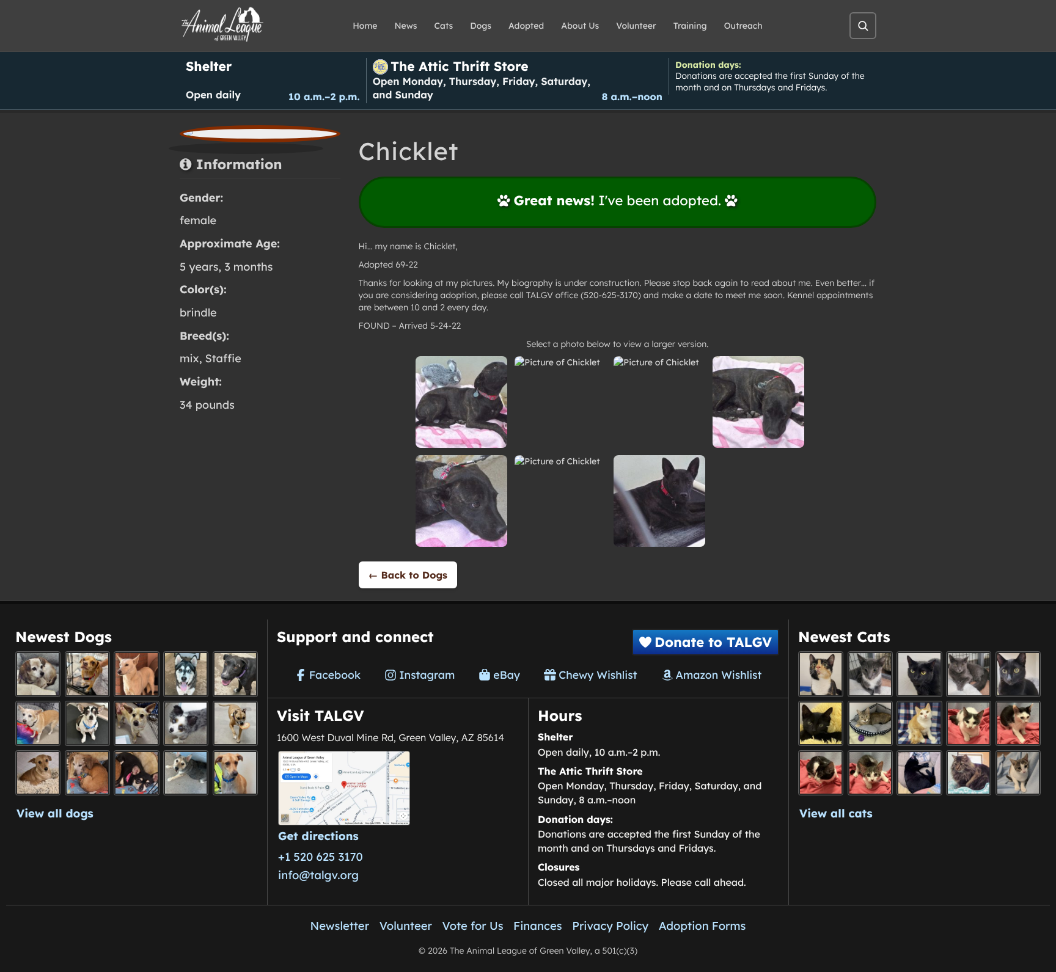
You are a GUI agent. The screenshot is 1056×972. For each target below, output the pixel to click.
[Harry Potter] (820, 723)
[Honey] (38, 723)
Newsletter (340, 925)
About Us (580, 25)
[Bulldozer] (870, 772)
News (406, 25)
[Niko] (235, 772)
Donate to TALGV (713, 642)
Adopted (526, 25)
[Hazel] (820, 673)
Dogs (480, 25)
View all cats (836, 813)
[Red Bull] (968, 673)
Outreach (743, 25)
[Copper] (87, 673)
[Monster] (870, 673)
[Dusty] (185, 772)
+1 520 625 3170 (320, 856)
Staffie (223, 358)
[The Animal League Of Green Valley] (223, 25)
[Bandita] (185, 673)
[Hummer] (820, 772)
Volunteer (636, 25)
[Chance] (87, 723)
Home (365, 25)
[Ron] (919, 723)
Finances (537, 925)
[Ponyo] (87, 772)
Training (690, 25)
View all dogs (55, 813)
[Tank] (968, 723)
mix (189, 358)
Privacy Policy (610, 925)
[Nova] (919, 673)
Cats (444, 25)
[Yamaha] (1018, 772)
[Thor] (1018, 673)
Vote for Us (473, 925)
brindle (198, 312)
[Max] (185, 723)
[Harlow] (919, 772)
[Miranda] (136, 772)
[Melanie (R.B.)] (38, 673)
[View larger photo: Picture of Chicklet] (461, 402)
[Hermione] (870, 723)
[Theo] (235, 723)
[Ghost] (136, 673)
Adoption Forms (702, 925)
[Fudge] (968, 772)
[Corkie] (38, 772)
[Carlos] (235, 673)
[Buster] (136, 723)
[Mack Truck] (1018, 723)
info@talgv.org (318, 875)
